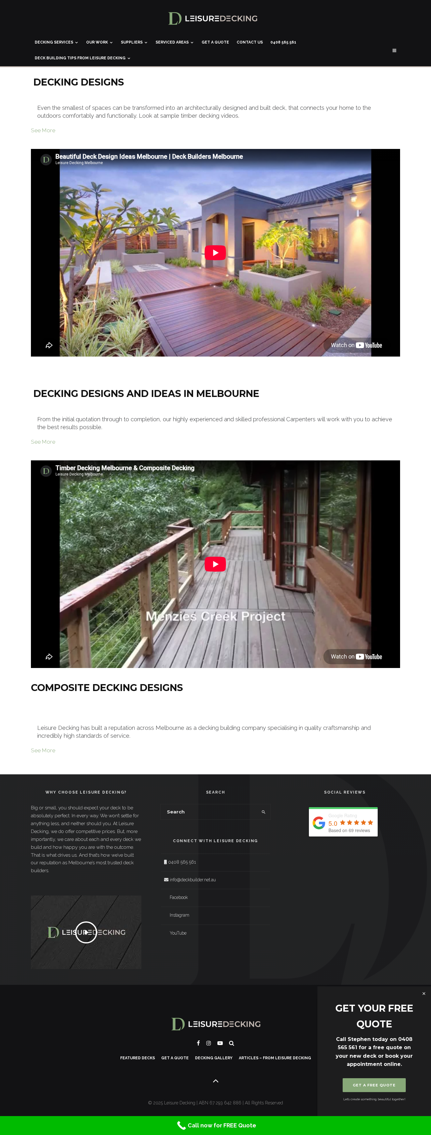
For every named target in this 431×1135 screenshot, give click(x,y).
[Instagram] (208, 1043)
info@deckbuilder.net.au (193, 879)
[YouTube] (220, 1043)
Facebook (179, 897)
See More (43, 130)
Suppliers (132, 42)
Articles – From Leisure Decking (275, 1058)
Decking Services (54, 42)
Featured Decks (137, 1058)
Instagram (179, 915)
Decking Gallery (214, 1058)
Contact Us (250, 42)
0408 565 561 (283, 42)
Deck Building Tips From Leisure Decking (80, 58)
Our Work (97, 42)
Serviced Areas (172, 42)
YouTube (178, 933)
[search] (263, 811)
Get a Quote (215, 42)
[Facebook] (198, 1043)
